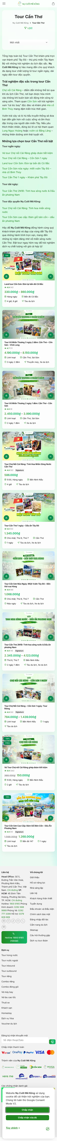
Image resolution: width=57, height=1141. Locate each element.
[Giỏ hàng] (53, 3)
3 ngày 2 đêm (13, 362)
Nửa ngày (11, 603)
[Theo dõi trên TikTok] (13, 921)
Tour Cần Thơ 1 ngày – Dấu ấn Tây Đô (21, 525)
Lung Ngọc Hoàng (12, 130)
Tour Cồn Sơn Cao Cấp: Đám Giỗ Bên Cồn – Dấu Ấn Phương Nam (28, 827)
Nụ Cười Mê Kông (20, 23)
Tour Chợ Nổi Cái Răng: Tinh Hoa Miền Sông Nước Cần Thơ (27, 465)
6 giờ (15, 301)
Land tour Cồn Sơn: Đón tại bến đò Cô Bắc (26, 163)
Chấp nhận (27, 1110)
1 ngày (10, 543)
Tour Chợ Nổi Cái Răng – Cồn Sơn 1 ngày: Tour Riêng (25, 707)
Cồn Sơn (32, 101)
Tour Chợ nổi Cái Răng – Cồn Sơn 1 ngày (24, 158)
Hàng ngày (12, 296)
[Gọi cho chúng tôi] (23, 921)
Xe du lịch (44, 362)
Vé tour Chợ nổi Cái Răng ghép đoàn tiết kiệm (27, 153)
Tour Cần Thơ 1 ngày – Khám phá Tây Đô (25, 177)
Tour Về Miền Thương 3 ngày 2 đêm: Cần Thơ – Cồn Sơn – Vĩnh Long (28, 343)
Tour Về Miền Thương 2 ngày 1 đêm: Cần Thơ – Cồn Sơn (28, 404)
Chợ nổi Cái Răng (11, 90)
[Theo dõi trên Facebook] (4, 921)
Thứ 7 (26, 538)
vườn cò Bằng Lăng (40, 130)
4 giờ (9, 301)
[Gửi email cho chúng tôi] (18, 921)
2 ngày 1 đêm (13, 423)
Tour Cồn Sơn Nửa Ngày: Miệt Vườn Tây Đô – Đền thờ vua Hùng (27, 585)
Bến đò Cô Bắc (31, 296)
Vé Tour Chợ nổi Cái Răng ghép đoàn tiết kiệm (25, 767)
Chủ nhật (11, 538)
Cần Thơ (27, 357)
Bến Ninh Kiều (36, 479)
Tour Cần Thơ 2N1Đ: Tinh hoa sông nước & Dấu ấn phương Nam (27, 645)
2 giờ (9, 784)
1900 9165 (15, 903)
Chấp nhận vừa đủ (27, 1117)
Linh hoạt (11, 357)
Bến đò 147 (28, 841)
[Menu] (4, 3)
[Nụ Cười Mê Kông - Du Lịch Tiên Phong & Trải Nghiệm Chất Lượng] (28, 3)
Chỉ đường (12, 890)
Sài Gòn (35, 357)
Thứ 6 (19, 538)
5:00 (9, 479)
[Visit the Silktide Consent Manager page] (47, 1129)
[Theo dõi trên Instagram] (8, 921)
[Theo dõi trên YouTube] (4, 927)
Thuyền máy (33, 362)
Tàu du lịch (29, 301)
